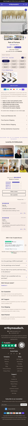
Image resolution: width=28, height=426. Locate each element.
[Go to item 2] (11, 37)
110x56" (22, 67)
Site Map (14, 393)
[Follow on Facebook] (8, 353)
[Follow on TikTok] (17, 353)
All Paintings (20, 359)
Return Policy (14, 384)
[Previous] (2, 37)
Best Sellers (20, 366)
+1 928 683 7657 (14, 333)
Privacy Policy (6, 371)
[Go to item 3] (16, 37)
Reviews (7, 361)
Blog (7, 366)
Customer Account (14, 388)
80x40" (22, 64)
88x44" (6, 67)
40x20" (6, 61)
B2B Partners (14, 391)
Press (6, 364)
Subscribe (23, 404)
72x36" (14, 64)
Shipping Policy (14, 381)
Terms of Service (7, 368)
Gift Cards (19, 371)
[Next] (25, 37)
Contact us (3, 285)
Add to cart (14, 85)
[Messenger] (19, 353)
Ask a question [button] (14, 195)
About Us (6, 359)
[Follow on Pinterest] (14, 353)
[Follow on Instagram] (11, 353)
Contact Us (14, 379)
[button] (8, 182)
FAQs (14, 377)
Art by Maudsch (16, 415)
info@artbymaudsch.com (15, 331)
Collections (19, 368)
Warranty (14, 386)
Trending (20, 364)
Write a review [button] (14, 191)
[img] (5, 203)
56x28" (22, 61)
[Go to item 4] (21, 37)
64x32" (6, 64)
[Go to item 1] (6, 37)
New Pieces (20, 361)
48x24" (14, 61)
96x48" (14, 67)
